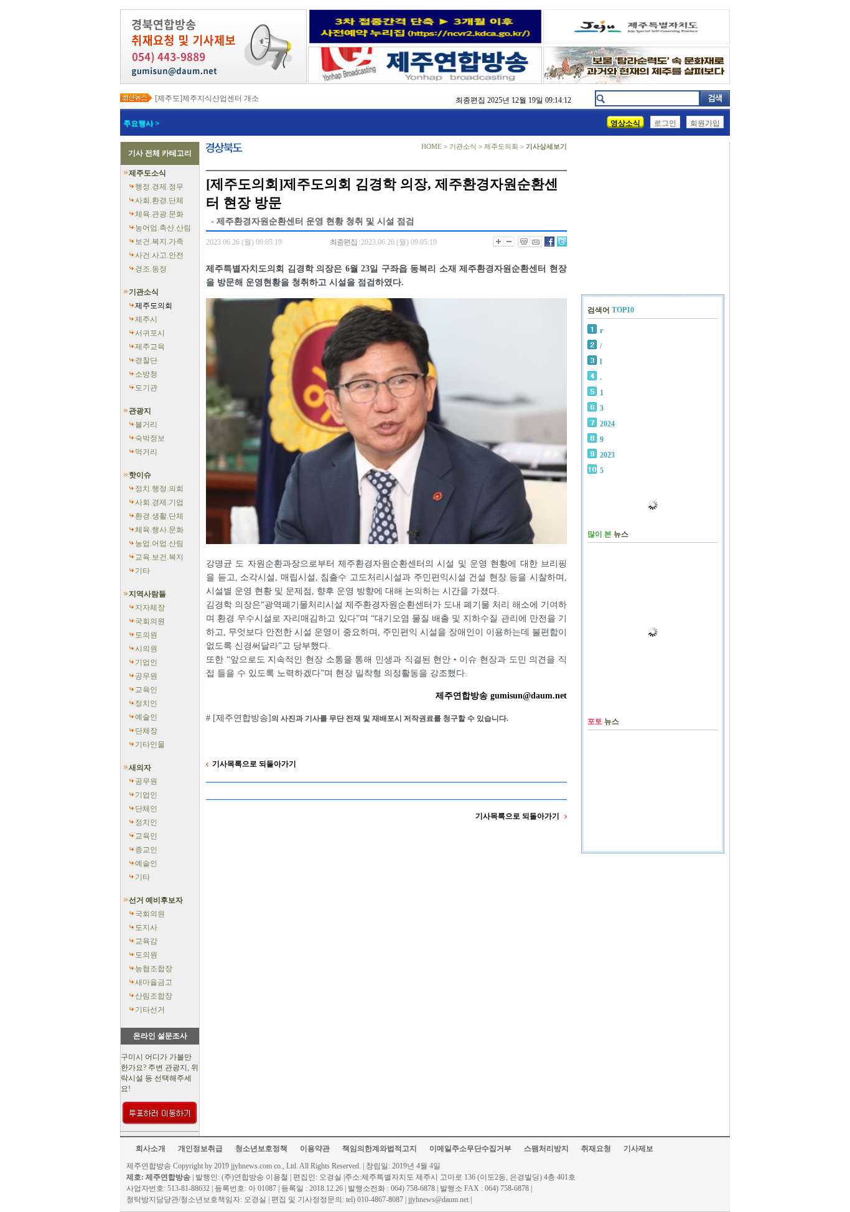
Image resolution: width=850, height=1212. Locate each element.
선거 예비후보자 (156, 900)
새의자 (140, 767)
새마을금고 (153, 982)
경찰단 (146, 360)
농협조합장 (153, 968)
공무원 (146, 676)
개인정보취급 (200, 1148)
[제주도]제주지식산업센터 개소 (207, 98)
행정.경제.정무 (159, 186)
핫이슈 (140, 475)
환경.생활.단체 (159, 516)
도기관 (146, 387)
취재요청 (596, 1148)
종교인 (146, 849)
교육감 (146, 941)
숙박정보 (150, 438)
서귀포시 (150, 333)
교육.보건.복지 (159, 557)
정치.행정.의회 (159, 488)
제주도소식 (147, 173)
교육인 (146, 689)
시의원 (146, 648)
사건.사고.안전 (159, 255)
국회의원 (150, 621)
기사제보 (638, 1148)
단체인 (146, 808)
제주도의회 (153, 305)
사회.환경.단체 (159, 200)
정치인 (146, 703)
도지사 (146, 927)
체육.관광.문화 (159, 214)
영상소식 (625, 123)
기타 (142, 570)
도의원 (146, 635)
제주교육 (150, 346)
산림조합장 (153, 996)
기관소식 (144, 292)
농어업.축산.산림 (163, 227)
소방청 (146, 374)
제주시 (146, 319)
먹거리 (146, 452)
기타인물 (150, 744)
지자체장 (150, 607)
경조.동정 (151, 269)
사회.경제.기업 (159, 502)
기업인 (146, 662)
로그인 (665, 123)
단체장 (146, 730)
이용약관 (315, 1148)
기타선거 (150, 1009)
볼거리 (146, 424)
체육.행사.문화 (159, 529)
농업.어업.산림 (159, 543)
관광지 (140, 410)
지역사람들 (147, 594)
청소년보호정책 (261, 1148)
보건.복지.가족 (159, 241)
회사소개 (151, 1148)
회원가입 (705, 123)
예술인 (146, 717)
